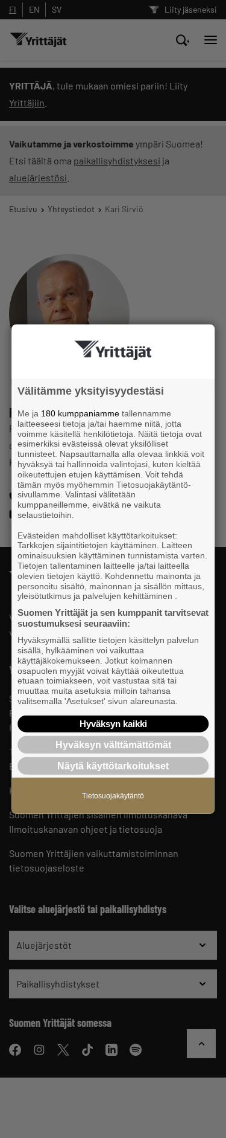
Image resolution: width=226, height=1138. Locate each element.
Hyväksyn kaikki (113, 723)
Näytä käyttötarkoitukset (113, 766)
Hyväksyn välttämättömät (113, 744)
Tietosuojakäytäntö (113, 796)
